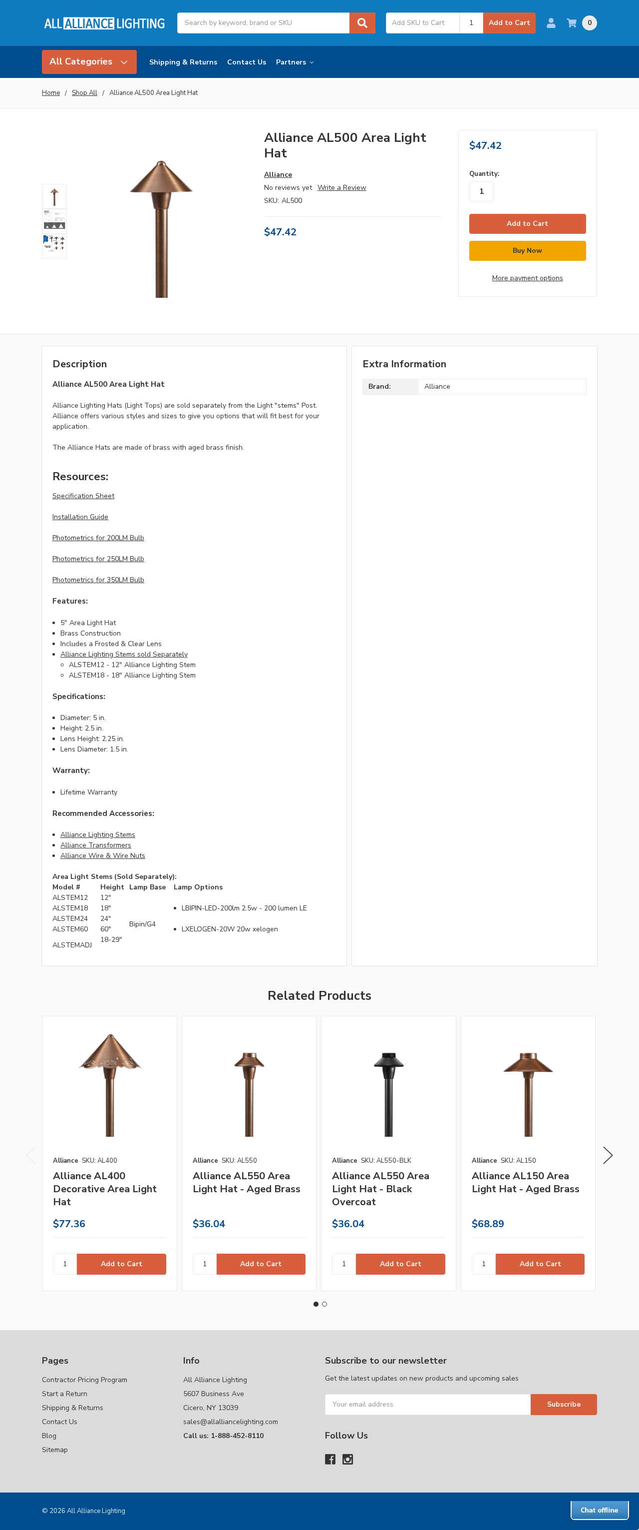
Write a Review (342, 187)
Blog (49, 1436)
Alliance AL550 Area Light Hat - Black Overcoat (380, 1189)
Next (608, 1155)
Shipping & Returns (183, 62)
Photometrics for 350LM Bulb (98, 580)
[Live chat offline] (600, 1510)
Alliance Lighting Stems (97, 834)
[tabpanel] (109, 1153)
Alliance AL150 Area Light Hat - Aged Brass (526, 1182)
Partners (292, 62)
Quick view (109, 1083)
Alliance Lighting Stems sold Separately (124, 654)
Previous (31, 1155)
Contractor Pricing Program (84, 1380)
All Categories (82, 61)
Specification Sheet (83, 496)
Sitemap (55, 1450)
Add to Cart (509, 22)
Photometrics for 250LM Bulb (98, 559)
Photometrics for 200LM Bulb (98, 538)
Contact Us (246, 62)
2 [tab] (324, 1304)
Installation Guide (80, 517)
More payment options (527, 278)
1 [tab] (316, 1304)
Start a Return (64, 1394)
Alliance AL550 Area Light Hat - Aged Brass (247, 1182)
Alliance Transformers (95, 845)
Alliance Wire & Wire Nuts (102, 855)
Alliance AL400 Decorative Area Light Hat (105, 1189)
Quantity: (484, 173)
